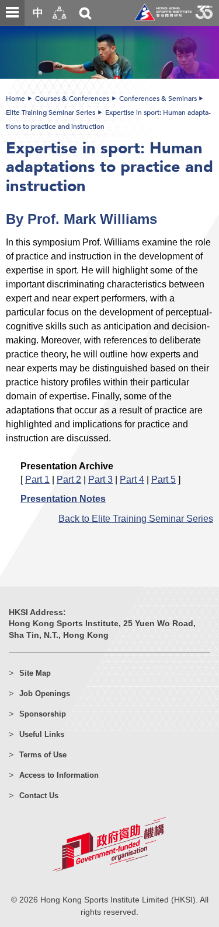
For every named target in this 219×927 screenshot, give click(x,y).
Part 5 (163, 479)
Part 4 (132, 479)
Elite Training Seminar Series (50, 112)
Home (15, 98)
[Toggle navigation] (12, 13)
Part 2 (69, 479)
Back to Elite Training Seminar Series (135, 518)
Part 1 (37, 479)
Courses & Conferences (72, 98)
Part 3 (100, 479)
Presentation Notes (63, 498)
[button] (60, 13)
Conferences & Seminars (158, 98)
